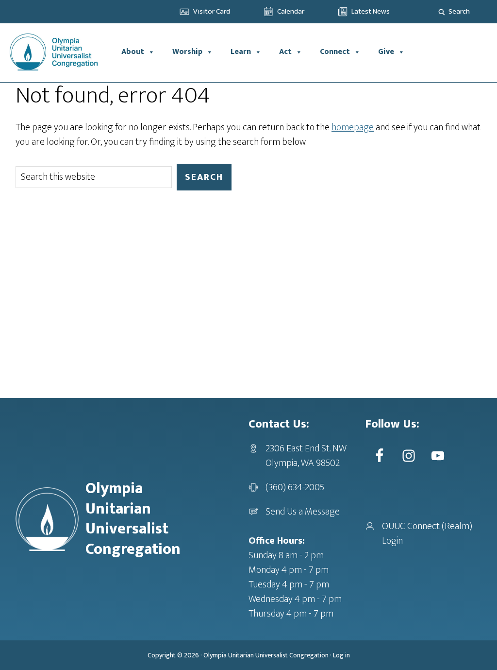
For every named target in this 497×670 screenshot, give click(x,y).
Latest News (370, 11)
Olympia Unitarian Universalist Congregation (266, 655)
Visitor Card (211, 11)
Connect (335, 51)
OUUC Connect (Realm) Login (427, 533)
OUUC (56, 52)
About (132, 51)
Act (285, 51)
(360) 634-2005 (294, 487)
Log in (341, 655)
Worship (187, 51)
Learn (241, 51)
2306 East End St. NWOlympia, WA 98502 (306, 455)
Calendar (290, 11)
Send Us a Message (302, 511)
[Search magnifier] (442, 12)
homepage (352, 127)
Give (386, 51)
